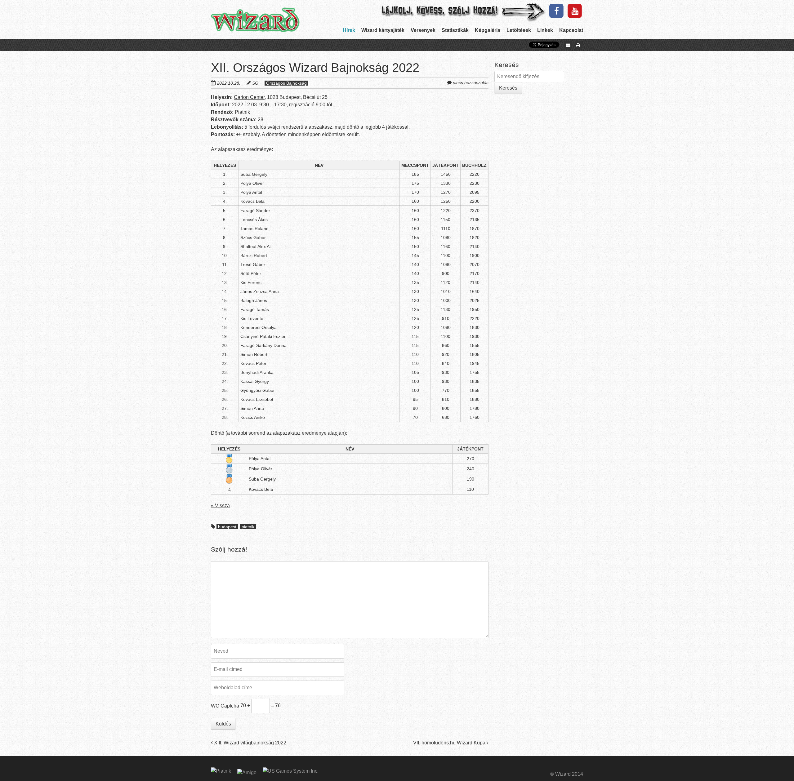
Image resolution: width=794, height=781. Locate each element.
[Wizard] (255, 21)
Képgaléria (487, 30)
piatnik (248, 526)
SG (255, 83)
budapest (227, 526)
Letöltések (518, 30)
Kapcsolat (571, 30)
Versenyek (423, 30)
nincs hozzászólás (470, 82)
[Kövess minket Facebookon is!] (556, 10)
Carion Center (249, 97)
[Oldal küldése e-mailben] (567, 45)
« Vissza (220, 505)
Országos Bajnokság (286, 83)
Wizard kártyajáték (382, 30)
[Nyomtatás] (578, 45)
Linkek (545, 30)
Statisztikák (455, 30)
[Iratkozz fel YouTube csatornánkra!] (575, 10)
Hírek (349, 30)
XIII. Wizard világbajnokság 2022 (249, 742)
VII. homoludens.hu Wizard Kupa (450, 742)
